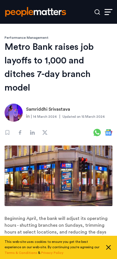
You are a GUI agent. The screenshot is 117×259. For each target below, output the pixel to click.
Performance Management (27, 37)
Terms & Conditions (21, 252)
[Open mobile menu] (108, 12)
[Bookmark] (7, 132)
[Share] (20, 132)
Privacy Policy (52, 252)
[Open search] (97, 12)
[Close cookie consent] (108, 247)
